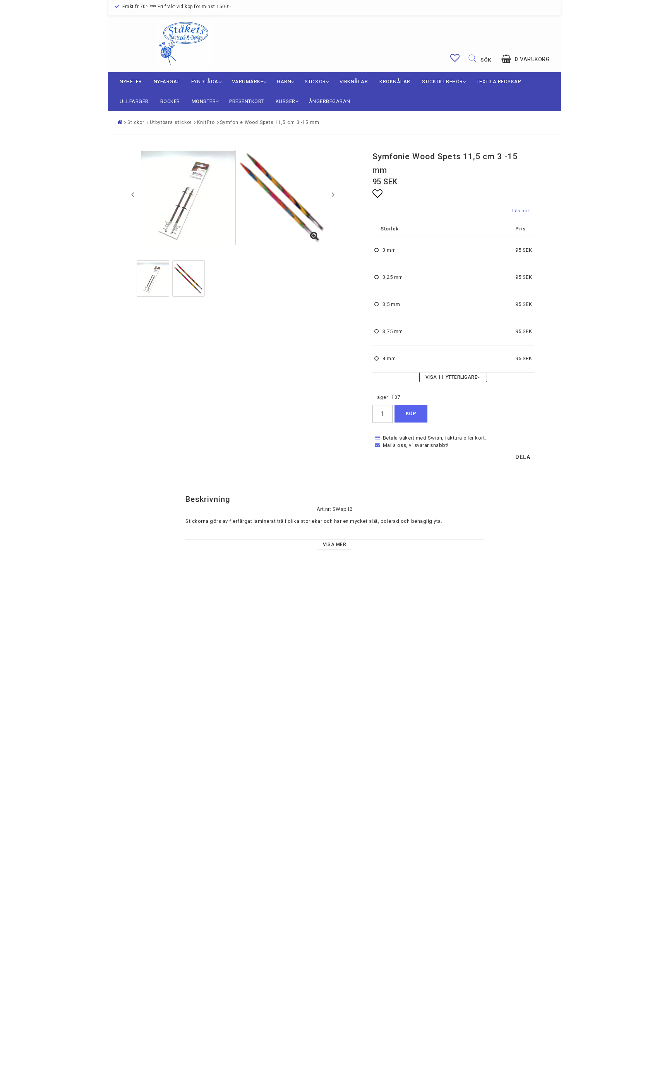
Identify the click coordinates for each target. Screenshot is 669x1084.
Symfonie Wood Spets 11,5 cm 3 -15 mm (269, 122)
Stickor (315, 81)
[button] (455, 58)
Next (333, 194)
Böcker (170, 101)
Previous (132, 194)
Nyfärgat (167, 81)
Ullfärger (134, 101)
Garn (284, 81)
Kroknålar (394, 81)
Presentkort (246, 101)
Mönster (204, 101)
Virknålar (354, 81)
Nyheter (131, 81)
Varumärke (248, 81)
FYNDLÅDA (204, 81)
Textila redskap (499, 81)
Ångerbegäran (329, 101)
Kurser (285, 101)
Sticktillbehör (442, 81)
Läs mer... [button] (523, 210)
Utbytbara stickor (171, 122)
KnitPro (205, 122)
